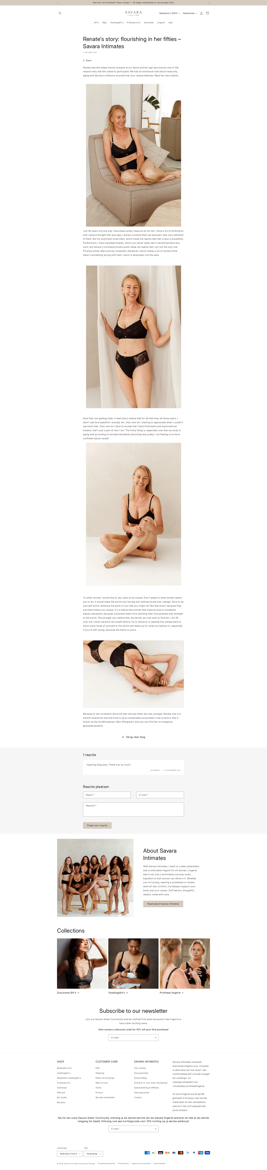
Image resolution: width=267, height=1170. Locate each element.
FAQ (98, 1068)
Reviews (61, 1102)
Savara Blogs (140, 1078)
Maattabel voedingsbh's (69, 1078)
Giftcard (61, 1092)
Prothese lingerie (170, 992)
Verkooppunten (141, 1092)
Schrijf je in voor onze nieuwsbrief (150, 1083)
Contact (138, 1097)
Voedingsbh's (116, 992)
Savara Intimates (71, 1164)
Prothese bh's (64, 1083)
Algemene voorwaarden (141, 1163)
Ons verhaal (140, 1068)
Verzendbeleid (159, 1163)
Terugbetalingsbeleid (106, 1163)
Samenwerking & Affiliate (146, 1087)
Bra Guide (62, 1097)
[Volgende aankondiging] (209, 2)
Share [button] (89, 60)
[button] (60, 13)
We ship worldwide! (105, 1097)
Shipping (100, 1073)
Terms (99, 1087)
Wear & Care (102, 1083)
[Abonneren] (155, 1037)
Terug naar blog (135, 737)
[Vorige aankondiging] (58, 2)
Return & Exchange (105, 1078)
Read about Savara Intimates (163, 903)
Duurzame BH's (66, 992)
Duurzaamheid (141, 1073)
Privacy (99, 1092)
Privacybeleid (123, 1163)
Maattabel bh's (64, 1068)
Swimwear (62, 1087)
